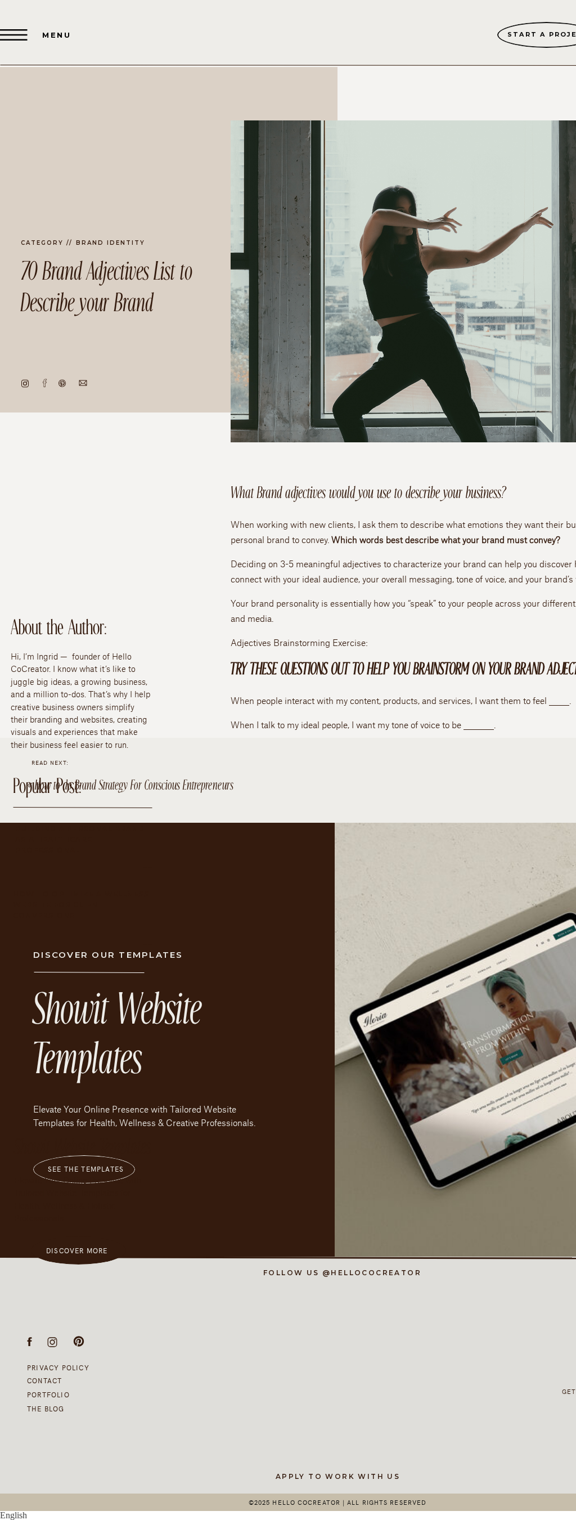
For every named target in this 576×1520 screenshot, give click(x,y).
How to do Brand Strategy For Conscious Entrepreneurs (134, 785)
